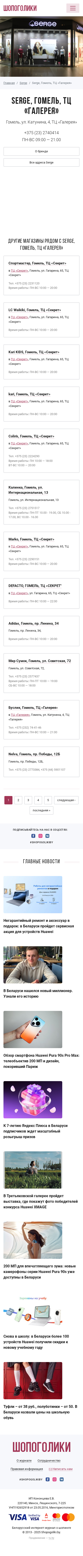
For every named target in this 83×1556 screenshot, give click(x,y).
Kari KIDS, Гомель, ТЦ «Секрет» (34, 352)
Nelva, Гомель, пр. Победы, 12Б (34, 754)
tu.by (51, 1537)
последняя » (41, 810)
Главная (9, 83)
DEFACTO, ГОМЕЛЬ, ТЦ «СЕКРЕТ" (35, 586)
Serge (23, 83)
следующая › (66, 800)
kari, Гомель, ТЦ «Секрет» (29, 394)
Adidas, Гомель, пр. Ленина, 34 (34, 623)
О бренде (41, 151)
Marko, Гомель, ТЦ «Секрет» (31, 539)
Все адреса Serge (41, 162)
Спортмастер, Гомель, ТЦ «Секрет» (37, 263)
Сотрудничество (49, 1460)
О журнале (24, 1460)
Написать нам (62, 1469)
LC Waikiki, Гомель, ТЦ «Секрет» (35, 310)
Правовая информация (27, 1469)
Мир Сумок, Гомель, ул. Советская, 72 (40, 661)
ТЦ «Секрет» (19, 270)
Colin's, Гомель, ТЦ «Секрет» (31, 436)
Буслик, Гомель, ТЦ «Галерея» (33, 708)
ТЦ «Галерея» (20, 714)
